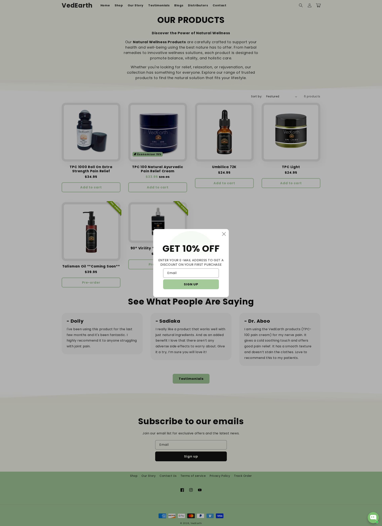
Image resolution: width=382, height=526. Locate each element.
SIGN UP (191, 284)
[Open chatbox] (373, 517)
